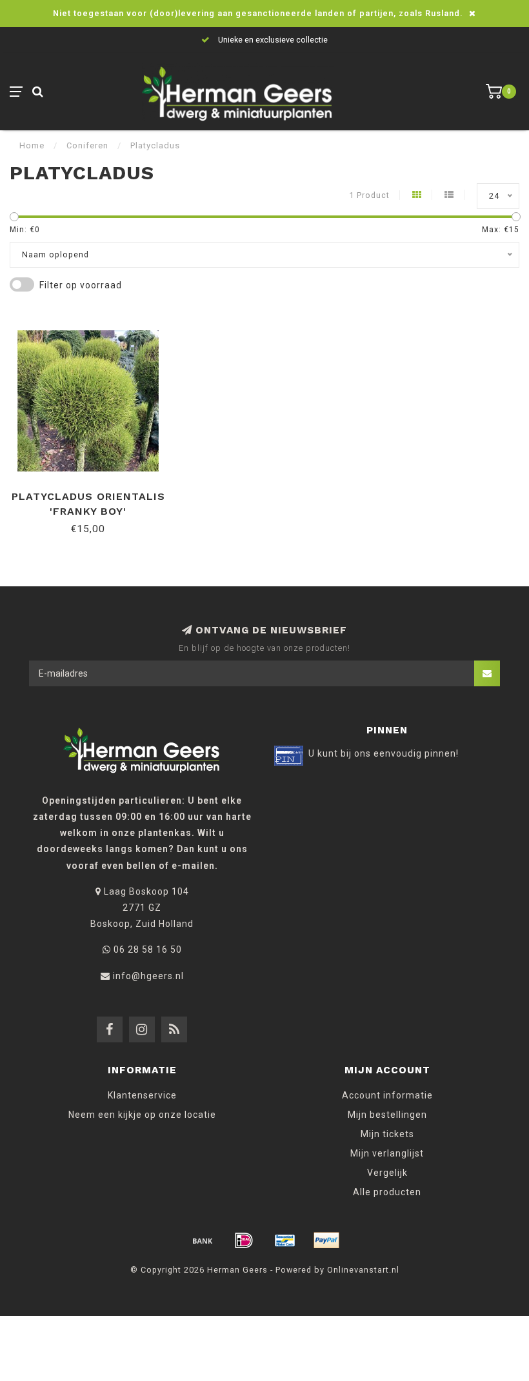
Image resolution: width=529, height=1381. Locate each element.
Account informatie (387, 1095)
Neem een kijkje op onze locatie (142, 1114)
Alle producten (387, 1192)
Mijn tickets (387, 1134)
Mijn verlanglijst (387, 1153)
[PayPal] (326, 1240)
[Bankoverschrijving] (202, 1240)
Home (32, 145)
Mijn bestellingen (387, 1114)
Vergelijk (387, 1172)
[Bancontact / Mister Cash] (285, 1240)
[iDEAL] (244, 1240)
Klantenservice (142, 1095)
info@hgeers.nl (148, 976)
